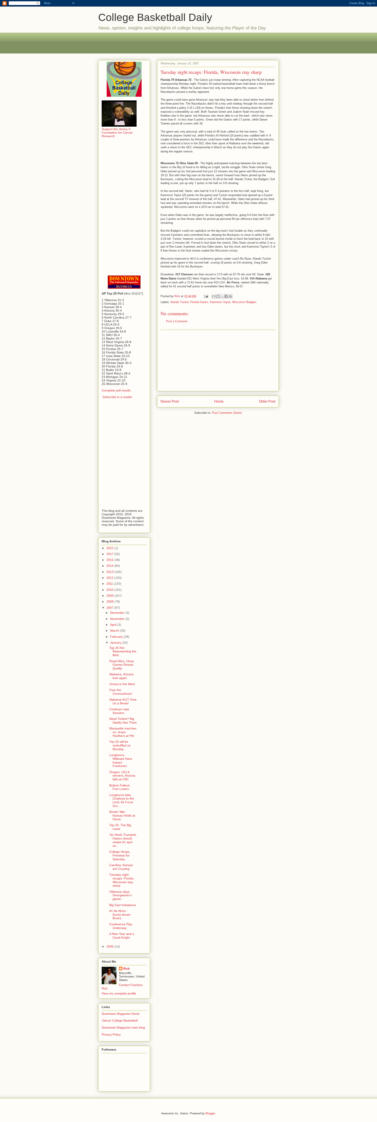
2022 (110, 548)
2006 (110, 946)
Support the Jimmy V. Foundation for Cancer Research (117, 132)
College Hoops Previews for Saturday (119, 855)
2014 (110, 565)
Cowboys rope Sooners (119, 711)
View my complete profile (119, 993)
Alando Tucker (179, 302)
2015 (110, 560)
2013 (110, 572)
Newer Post (170, 401)
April (113, 624)
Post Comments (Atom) (227, 412)
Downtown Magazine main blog (123, 1027)
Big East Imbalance (122, 905)
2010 (110, 589)
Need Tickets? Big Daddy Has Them (123, 720)
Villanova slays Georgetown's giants (120, 895)
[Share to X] (222, 296)
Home (219, 401)
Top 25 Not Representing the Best (122, 651)
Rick (126, 968)
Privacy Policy (111, 1034)
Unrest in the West (122, 684)
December (117, 612)
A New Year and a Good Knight (121, 935)
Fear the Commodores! (120, 691)
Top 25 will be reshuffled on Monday (120, 745)
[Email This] (214, 296)
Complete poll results (116, 390)
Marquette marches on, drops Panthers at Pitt (122, 732)
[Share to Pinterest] (230, 296)
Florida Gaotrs (199, 302)
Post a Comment (176, 321)
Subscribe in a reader (117, 397)
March (115, 630)
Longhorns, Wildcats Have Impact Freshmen (120, 760)
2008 (110, 601)
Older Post (267, 401)
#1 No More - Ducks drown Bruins (119, 914)
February (117, 636)
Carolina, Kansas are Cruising (121, 866)
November (117, 618)
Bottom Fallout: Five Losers (119, 787)
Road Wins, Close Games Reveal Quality (121, 664)
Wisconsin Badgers (244, 302)
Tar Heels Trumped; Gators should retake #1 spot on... (123, 840)
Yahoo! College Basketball (120, 1020)
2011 (110, 583)
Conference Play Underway (120, 926)
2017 (110, 554)
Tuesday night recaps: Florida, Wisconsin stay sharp (121, 880)
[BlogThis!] (218, 296)
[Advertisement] (188, 42)
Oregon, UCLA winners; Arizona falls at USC (122, 775)
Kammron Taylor (220, 302)
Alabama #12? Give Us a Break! (123, 701)
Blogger (210, 1113)
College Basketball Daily (155, 17)
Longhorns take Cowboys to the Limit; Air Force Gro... (121, 800)
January (116, 642)
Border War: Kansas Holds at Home (122, 815)
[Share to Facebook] (226, 296)
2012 (110, 577)
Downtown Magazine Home (121, 1013)
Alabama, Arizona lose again (121, 676)
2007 (110, 607)
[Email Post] (206, 296)
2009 (110, 595)
